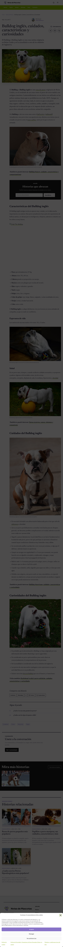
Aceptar (31, 929)
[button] (60, 915)
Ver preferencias (31, 938)
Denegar (31, 934)
